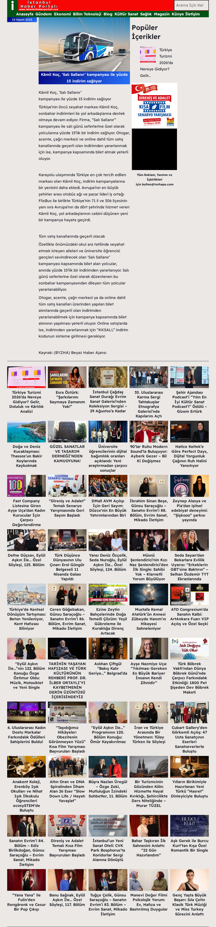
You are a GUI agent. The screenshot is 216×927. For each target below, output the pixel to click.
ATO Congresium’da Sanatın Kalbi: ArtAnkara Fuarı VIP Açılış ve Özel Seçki (189, 616)
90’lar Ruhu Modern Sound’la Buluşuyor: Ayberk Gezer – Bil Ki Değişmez (148, 453)
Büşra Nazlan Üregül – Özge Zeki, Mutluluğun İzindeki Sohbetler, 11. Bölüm (108, 788)
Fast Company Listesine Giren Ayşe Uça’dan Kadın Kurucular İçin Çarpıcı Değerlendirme (26, 512)
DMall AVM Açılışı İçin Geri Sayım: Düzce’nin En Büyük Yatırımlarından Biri (108, 508)
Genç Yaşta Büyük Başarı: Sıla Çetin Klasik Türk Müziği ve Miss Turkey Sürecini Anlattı (189, 904)
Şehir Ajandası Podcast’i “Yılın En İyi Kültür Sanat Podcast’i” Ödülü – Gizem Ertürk (189, 402)
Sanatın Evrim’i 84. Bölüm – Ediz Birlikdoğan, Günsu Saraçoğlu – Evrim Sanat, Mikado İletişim (26, 852)
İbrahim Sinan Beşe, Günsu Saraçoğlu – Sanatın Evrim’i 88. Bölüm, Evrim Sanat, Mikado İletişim (149, 510)
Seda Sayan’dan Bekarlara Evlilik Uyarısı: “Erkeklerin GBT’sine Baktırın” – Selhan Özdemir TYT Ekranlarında (189, 567)
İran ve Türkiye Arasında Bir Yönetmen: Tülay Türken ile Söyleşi (148, 734)
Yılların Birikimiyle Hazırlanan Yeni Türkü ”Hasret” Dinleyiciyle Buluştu (189, 788)
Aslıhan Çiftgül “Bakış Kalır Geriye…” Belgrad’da (108, 668)
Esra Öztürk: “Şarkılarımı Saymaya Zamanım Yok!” (67, 399)
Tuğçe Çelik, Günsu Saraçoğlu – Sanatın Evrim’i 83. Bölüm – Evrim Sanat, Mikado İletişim (108, 904)
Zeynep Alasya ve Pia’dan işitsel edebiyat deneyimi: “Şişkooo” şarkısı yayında (189, 510)
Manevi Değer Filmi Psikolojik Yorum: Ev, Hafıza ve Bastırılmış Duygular (149, 902)
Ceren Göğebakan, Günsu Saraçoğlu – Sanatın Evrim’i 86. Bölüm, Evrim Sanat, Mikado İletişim (67, 619)
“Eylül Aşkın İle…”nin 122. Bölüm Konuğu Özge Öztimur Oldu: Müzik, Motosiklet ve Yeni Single (26, 675)
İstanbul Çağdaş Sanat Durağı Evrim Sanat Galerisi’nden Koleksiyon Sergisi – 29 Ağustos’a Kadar (108, 401)
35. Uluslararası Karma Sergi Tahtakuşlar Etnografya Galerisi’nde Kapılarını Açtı (149, 404)
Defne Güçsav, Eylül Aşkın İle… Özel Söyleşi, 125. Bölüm (26, 560)
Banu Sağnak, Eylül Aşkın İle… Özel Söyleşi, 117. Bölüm (67, 900)
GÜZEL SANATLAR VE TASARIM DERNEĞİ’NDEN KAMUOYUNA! (67, 453)
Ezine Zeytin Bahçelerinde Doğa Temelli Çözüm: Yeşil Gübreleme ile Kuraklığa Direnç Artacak (108, 621)
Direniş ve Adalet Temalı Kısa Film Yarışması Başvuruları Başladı (67, 847)
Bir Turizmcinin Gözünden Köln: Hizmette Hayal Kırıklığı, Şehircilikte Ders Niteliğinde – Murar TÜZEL (149, 793)
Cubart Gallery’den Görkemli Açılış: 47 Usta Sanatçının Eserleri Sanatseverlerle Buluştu (189, 739)
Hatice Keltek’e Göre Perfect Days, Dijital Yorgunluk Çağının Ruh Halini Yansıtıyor (189, 456)
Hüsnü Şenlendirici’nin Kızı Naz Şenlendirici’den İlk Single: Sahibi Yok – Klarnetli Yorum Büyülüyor (149, 567)
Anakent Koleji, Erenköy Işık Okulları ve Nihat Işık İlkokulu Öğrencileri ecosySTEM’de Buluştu (26, 796)
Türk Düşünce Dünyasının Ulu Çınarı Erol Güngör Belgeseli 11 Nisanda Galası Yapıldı (67, 567)
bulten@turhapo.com (157, 184)
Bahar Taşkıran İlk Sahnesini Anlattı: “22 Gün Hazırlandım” (149, 847)
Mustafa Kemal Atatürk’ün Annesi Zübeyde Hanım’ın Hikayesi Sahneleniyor (148, 619)
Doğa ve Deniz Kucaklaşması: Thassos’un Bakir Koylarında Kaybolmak (26, 456)
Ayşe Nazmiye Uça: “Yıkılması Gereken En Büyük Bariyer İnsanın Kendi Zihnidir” (149, 673)
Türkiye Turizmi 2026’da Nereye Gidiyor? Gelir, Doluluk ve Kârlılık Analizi (26, 402)
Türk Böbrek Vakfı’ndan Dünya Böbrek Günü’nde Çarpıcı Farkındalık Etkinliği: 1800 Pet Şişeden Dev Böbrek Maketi (189, 678)
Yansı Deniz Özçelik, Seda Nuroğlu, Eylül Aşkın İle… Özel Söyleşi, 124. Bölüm (108, 562)
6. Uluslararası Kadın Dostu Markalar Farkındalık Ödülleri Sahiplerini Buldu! (27, 734)
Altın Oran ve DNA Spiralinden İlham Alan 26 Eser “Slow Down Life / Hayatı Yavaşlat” (67, 791)
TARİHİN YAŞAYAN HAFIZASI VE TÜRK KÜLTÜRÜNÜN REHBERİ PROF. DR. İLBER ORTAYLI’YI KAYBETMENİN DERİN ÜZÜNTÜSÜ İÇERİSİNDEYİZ (67, 680)
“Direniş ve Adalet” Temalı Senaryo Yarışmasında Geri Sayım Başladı (67, 508)
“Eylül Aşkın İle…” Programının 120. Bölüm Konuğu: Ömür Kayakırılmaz (108, 734)
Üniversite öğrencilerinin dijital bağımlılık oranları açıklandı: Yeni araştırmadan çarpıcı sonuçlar (108, 458)
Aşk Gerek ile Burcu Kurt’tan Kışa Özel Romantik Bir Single (189, 845)
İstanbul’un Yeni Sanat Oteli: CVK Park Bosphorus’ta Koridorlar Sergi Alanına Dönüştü (108, 850)
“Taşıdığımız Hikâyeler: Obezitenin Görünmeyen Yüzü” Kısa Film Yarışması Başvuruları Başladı (67, 739)
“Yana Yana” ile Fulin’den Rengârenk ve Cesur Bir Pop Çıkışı (26, 902)
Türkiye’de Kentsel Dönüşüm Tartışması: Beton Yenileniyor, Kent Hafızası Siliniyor (26, 619)
